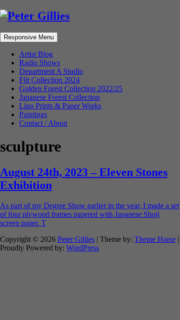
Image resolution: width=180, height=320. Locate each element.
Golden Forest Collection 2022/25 (70, 88)
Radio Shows (39, 63)
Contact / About (43, 123)
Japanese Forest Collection (59, 97)
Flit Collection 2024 (49, 80)
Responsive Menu (29, 37)
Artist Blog (36, 54)
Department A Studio (51, 71)
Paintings (33, 114)
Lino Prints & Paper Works (60, 106)
